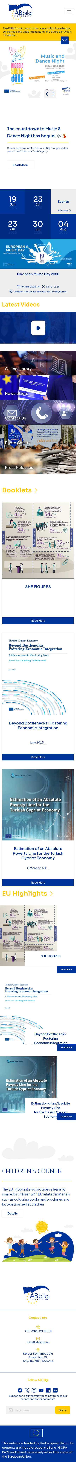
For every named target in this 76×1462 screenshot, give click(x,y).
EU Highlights (25, 893)
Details (13, 1213)
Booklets (17, 490)
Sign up (63, 1410)
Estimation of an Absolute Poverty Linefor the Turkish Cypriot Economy (50, 1107)
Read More (21, 165)
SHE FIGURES (51, 956)
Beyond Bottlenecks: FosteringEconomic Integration (50, 1038)
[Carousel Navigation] (50, 94)
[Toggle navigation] (69, 11)
